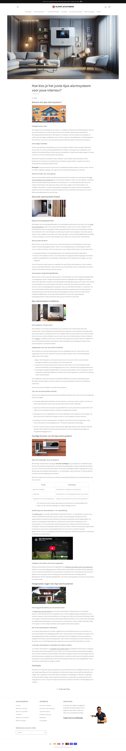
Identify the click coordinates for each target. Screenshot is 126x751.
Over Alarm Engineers (46, 705)
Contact (18, 705)
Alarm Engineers (60, 747)
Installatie (19, 714)
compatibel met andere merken (59, 649)
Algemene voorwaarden (22, 717)
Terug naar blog (64, 689)
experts (37, 339)
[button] (18, 7)
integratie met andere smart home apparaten (79, 567)
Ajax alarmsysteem (45, 711)
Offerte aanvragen (21, 720)
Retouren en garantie (22, 711)
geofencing (37, 514)
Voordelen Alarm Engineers (47, 708)
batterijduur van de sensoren (43, 611)
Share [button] (35, 98)
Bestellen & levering (21, 708)
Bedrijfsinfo (43, 717)
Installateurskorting (45, 714)
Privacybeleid (43, 720)
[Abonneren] (45, 733)
